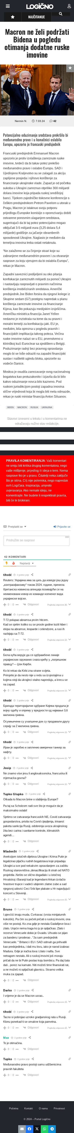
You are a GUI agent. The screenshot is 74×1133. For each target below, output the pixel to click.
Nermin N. (21, 121)
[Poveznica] (69, 6)
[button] (7, 6)
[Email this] (22, 1129)
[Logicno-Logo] (40, 6)
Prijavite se (63, 526)
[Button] (12, 17)
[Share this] (29, 1129)
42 (54, 121)
